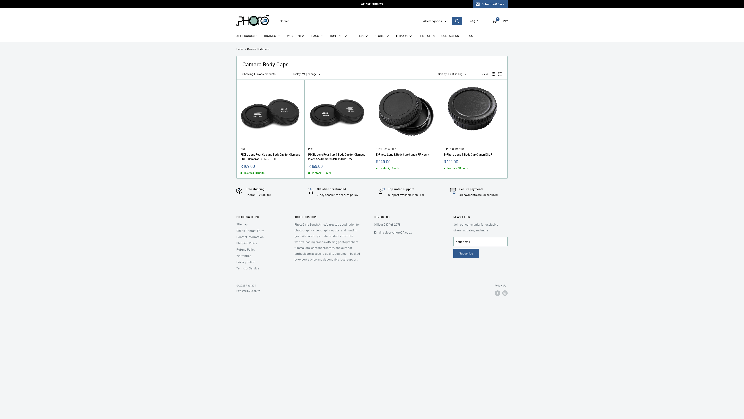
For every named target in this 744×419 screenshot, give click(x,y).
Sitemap (242, 224)
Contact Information (250, 237)
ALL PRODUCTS (246, 35)
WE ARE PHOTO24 (372, 4)
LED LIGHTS (426, 35)
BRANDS (270, 35)
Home (239, 49)
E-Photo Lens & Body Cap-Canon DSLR (468, 154)
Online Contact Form (250, 230)
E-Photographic (386, 149)
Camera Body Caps (258, 49)
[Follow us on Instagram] (505, 293)
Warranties (243, 255)
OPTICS (358, 35)
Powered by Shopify (248, 290)
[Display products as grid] (493, 74)
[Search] (457, 21)
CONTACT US (450, 35)
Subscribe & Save (493, 4)
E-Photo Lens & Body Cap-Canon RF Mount (402, 154)
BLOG (469, 35)
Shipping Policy (246, 243)
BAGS (315, 35)
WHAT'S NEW (296, 35)
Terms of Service (247, 268)
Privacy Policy (245, 262)
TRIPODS (401, 35)
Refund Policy (245, 249)
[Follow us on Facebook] (497, 293)
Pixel (243, 149)
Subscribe (466, 253)
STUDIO (380, 35)
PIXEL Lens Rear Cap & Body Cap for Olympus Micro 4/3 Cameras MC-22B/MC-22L (336, 157)
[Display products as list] (500, 74)
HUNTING (336, 35)
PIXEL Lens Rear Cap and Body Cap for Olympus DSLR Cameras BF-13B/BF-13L (270, 157)
